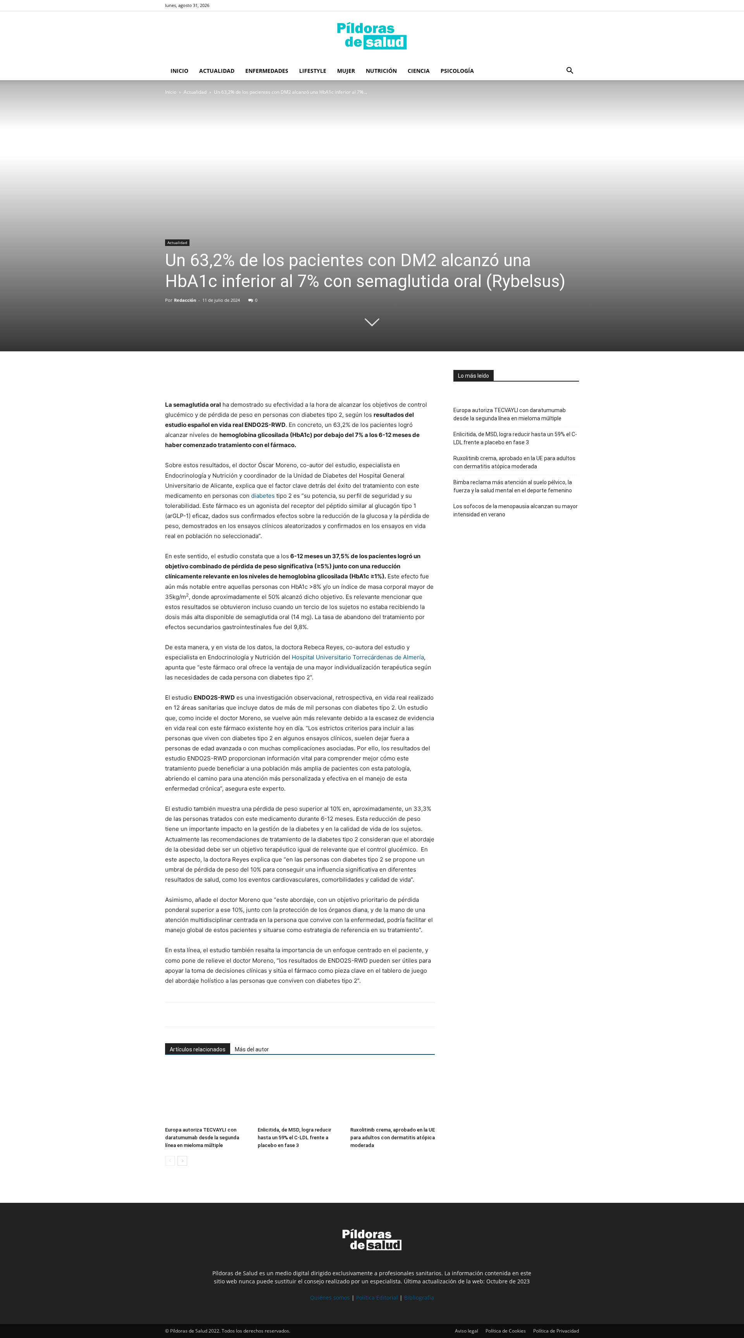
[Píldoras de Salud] (372, 36)
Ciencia (419, 70)
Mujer (346, 70)
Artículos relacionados (198, 1049)
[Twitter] (190, 377)
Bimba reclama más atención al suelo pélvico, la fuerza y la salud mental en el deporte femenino (512, 486)
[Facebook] (173, 377)
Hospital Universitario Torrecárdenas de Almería (358, 657)
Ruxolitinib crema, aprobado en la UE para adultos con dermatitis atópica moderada (392, 1137)
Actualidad (216, 70)
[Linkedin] (226, 377)
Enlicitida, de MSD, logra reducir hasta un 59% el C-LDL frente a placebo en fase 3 (294, 1137)
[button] (569, 71)
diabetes (263, 495)
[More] (244, 377)
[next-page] (182, 1161)
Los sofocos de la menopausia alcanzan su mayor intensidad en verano (515, 510)
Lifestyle (312, 70)
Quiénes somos (330, 1297)
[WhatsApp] (208, 377)
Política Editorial (377, 1297)
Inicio (179, 70)
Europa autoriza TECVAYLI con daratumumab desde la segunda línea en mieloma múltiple (202, 1137)
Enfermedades (266, 70)
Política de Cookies (506, 1331)
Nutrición (381, 70)
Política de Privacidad (556, 1331)
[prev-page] (170, 1161)
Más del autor (252, 1049)
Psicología (457, 70)
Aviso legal (466, 1331)
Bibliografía (419, 1297)
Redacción (185, 300)
